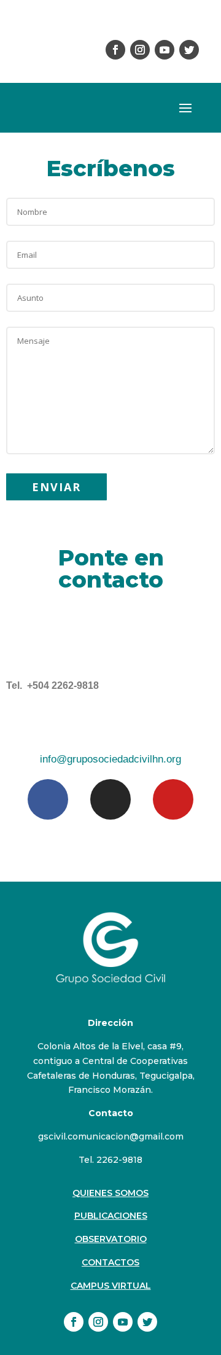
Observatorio (111, 1238)
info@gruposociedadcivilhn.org (110, 759)
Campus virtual (111, 1285)
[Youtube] (173, 799)
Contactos (110, 1262)
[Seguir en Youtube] (164, 50)
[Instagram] (110, 799)
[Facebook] (48, 799)
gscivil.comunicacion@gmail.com (111, 1136)
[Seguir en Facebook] (115, 50)
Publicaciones (110, 1215)
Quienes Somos (110, 1192)
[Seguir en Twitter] (189, 50)
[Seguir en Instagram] (140, 50)
